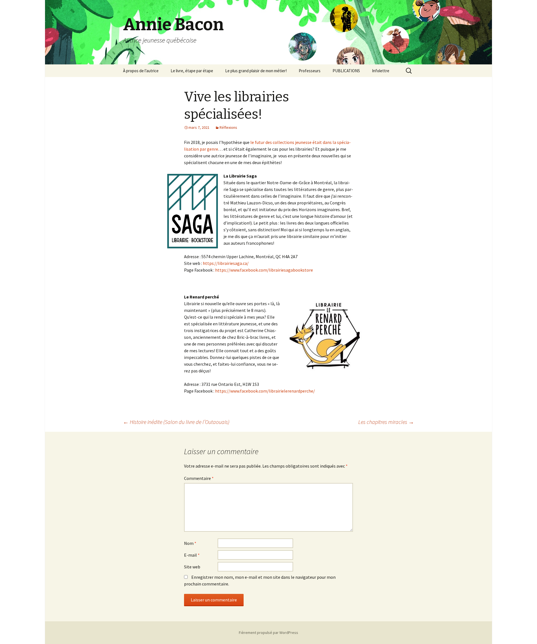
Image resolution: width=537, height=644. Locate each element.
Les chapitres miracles (386, 421)
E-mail (192, 555)
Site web (192, 567)
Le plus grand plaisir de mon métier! (256, 70)
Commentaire (199, 478)
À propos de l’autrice (141, 70)
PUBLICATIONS (346, 70)
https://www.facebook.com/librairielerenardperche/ (265, 391)
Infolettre (380, 70)
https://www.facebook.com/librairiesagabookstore (264, 270)
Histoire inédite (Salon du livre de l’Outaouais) (176, 421)
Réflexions (228, 127)
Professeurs (310, 70)
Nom (190, 543)
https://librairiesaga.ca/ (226, 263)
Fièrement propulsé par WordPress (268, 632)
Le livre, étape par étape (192, 70)
